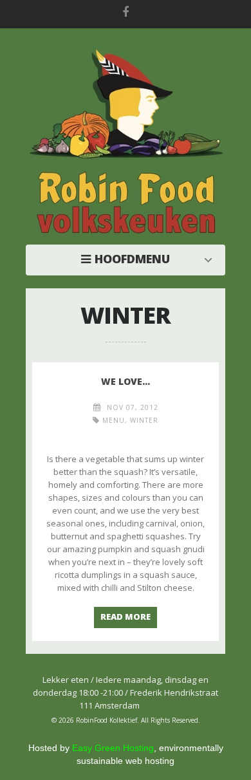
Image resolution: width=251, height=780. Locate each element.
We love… (125, 381)
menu (113, 420)
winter (144, 420)
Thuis (129, 258)
